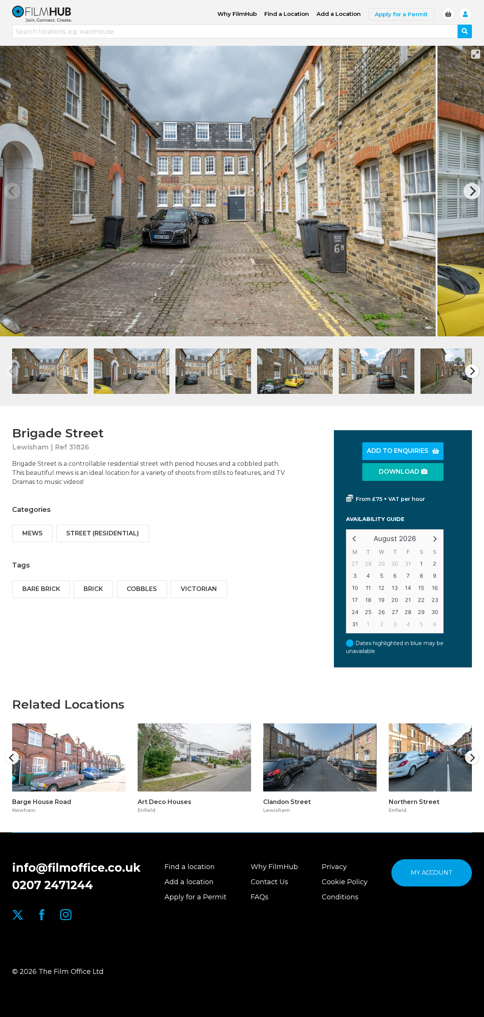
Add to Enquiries (397, 450)
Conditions (340, 897)
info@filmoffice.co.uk (76, 868)
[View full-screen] (475, 54)
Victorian (199, 588)
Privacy (334, 867)
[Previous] (12, 757)
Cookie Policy (345, 882)
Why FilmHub (237, 13)
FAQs (259, 897)
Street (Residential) (102, 533)
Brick (93, 588)
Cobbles (142, 588)
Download (399, 471)
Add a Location (338, 13)
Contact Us (269, 882)
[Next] (472, 191)
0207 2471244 (52, 885)
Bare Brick (41, 588)
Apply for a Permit (401, 14)
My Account (432, 872)
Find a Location (286, 13)
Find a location (189, 867)
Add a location (189, 882)
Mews (32, 533)
